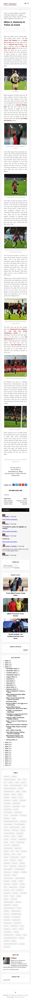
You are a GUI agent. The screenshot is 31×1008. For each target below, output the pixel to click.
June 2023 (9, 681)
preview (15, 893)
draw (5, 827)
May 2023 (9, 683)
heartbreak (15, 845)
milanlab (23, 872)
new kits (6, 881)
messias (6, 16)
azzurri (14, 794)
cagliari (14, 797)
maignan (20, 15)
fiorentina (15, 830)
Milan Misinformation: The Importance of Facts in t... (15, 736)
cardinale (22, 800)
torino (21, 929)
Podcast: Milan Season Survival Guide (16, 727)
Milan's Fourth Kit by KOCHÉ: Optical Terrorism (15, 698)
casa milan (7, 803)
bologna (6, 797)
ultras (24, 935)
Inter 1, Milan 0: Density (13, 730)
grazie (6, 842)
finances (6, 830)
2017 (6, 753)
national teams (8, 878)
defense (6, 818)
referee (18, 902)
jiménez (23, 851)
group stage (20, 842)
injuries (6, 851)
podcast (6, 890)
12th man (6, 776)
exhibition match (14, 827)
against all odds (8, 791)
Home (5, 13)
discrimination (8, 824)
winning (24, 16)
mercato (14, 863)
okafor (21, 881)
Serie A (19, 16)
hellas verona (8, 848)
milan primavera (19, 869)
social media (16, 917)
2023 (6, 667)
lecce (6, 857)
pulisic (6, 896)
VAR (25, 785)
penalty (22, 884)
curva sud (23, 815)
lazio (13, 854)
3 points (14, 776)
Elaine (15, 958)
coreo (6, 815)
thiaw (22, 926)
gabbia (20, 836)
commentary (8, 812)
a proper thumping (9, 788)
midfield (22, 863)
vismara (6, 941)
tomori (14, 929)
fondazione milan (9, 833)
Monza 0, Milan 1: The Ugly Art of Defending (16, 704)
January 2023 (10, 740)
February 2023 (11, 689)
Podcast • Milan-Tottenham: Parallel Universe (15, 718)
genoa (6, 839)
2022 (6, 742)
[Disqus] (15, 535)
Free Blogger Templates (22, 995)
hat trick (6, 845)
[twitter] (15, 992)
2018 (6, 750)
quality (19, 896)
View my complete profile (11, 969)
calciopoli (7, 800)
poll (13, 890)
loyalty (23, 857)
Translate (16, 568)
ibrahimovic (14, 15)
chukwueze (16, 806)
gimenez (13, 839)
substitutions (16, 920)
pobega (22, 887)
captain (15, 800)
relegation (7, 905)
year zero (7, 947)
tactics (6, 926)
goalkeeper (22, 839)
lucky (5, 860)
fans (23, 827)
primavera (23, 893)
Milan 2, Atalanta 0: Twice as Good (15, 691)
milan (5, 866)
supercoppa (7, 923)
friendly (6, 836)
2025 (6, 663)
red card (13, 899)
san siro (6, 914)
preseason (7, 893)
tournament (7, 932)
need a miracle (20, 878)
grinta (12, 842)
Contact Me (6, 980)
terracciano (14, 926)
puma (12, 896)
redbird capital (8, 902)
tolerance (7, 929)
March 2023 (10, 687)
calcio (20, 797)
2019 (6, 748)
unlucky (21, 938)
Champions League (9, 779)
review (14, 16)
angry (24, 791)
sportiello (7, 920)
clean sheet (22, 13)
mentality (6, 863)
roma (19, 908)
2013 (6, 761)
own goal (7, 884)
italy (17, 851)
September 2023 (12, 675)
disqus (27, 510)
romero (6, 911)
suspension (17, 923)
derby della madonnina (10, 821)
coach (16, 809)
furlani (13, 836)
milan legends (8, 869)
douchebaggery (19, 824)
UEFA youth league (15, 785)
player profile (13, 887)
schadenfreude (16, 914)
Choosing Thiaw (11, 701)
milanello (16, 872)
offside (14, 881)
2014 (6, 759)
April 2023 (9, 685)
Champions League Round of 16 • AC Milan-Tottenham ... (17, 714)
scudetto (7, 917)
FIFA (19, 779)
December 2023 (11, 668)
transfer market (8, 935)
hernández (7, 15)
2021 (6, 744)
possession (20, 890)
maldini (20, 860)
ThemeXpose (12, 995)
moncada (7, 875)
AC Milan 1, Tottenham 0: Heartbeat (14, 711)
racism (6, 899)
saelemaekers (16, 911)
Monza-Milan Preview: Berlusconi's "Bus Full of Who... (17, 707)
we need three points (10, 944)
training (16, 932)
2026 (7, 661)
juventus (6, 854)
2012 (6, 763)
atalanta (16, 13)
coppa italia (18, 812)
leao (19, 854)
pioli (10, 16)
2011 (6, 765)
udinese (18, 935)
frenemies (20, 833)
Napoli (11, 782)
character (7, 806)
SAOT (17, 782)
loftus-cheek (14, 857)
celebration (16, 803)
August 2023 (10, 677)
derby (13, 818)
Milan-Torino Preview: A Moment (16, 724)
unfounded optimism (10, 938)
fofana (22, 830)
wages (13, 941)
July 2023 (9, 679)
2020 (7, 746)
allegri (18, 791)
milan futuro (22, 866)
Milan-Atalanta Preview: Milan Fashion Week (15, 695)
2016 (6, 755)
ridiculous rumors (9, 908)
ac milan (10, 13)
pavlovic (15, 884)
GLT (5, 782)
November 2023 (11, 670)
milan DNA (13, 866)
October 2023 (11, 673)
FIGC (24, 779)
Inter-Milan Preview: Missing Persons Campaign (15, 732)
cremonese (14, 815)
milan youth (7, 872)
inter (12, 851)
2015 (6, 757)
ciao (23, 806)
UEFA (5, 785)
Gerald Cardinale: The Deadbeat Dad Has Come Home (15, 636)
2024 (7, 665)
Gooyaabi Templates (19, 997)
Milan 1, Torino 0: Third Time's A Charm (16, 721)
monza (14, 875)
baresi (20, 794)
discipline (23, 821)
